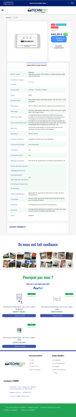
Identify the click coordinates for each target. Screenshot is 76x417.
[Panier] (73, 10)
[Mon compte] (69, 10)
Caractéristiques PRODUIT (37, 65)
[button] (6, 10)
